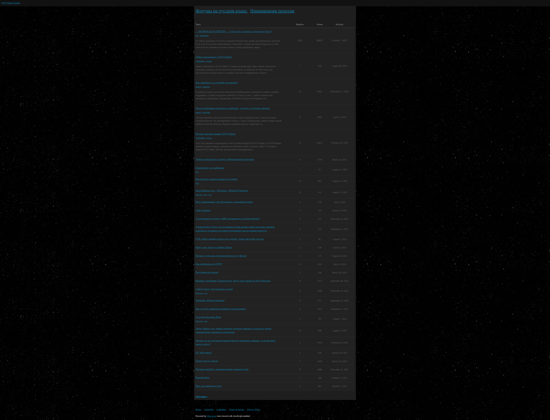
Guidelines (221, 409)
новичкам (204, 35)
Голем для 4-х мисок (207, 360)
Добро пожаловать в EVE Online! (214, 57)
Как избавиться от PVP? (209, 264)
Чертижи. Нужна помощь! (210, 300)
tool (197, 183)
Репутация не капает (207, 272)
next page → (202, 397)
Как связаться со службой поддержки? (217, 82)
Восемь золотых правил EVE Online (215, 133)
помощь (206, 86)
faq (197, 35)
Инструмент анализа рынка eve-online (216, 179)
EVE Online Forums (10, 3)
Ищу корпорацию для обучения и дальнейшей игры (224, 201)
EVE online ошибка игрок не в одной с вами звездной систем (229, 238)
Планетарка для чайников (210, 167)
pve (197, 171)
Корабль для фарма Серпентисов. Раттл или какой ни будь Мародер (233, 280)
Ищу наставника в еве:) (209, 385)
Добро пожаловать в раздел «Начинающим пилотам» (225, 159)
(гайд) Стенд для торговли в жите (214, 289)
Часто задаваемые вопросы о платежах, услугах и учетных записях (233, 108)
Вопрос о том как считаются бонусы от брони (221, 255)
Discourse (211, 416)
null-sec (199, 194)
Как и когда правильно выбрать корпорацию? (221, 308)
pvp (205, 194)
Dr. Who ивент (204, 352)
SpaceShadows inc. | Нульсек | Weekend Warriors (222, 190)
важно (198, 86)
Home (198, 409)
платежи (206, 112)
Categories (209, 409)
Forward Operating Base (208, 317)
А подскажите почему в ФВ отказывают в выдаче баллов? (228, 218)
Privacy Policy (253, 409)
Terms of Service (236, 409)
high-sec (199, 293)
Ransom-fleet (202, 377)
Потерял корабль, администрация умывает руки (222, 369)
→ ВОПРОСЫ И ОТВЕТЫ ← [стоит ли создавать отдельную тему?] (234, 31)
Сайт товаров (203, 210)
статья (209, 61)
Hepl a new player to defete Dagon (214, 247)
